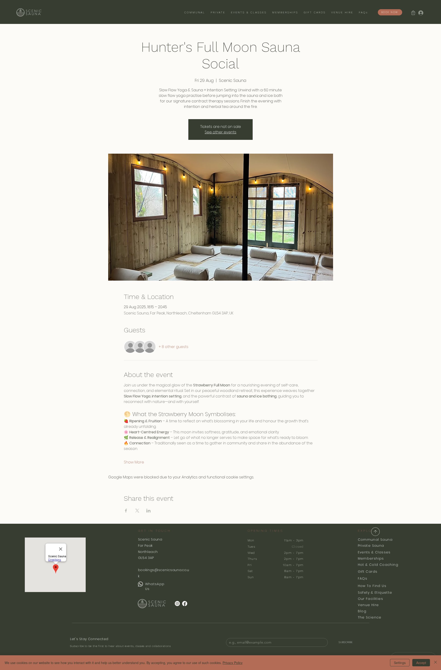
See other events (220, 132)
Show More (134, 462)
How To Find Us (372, 586)
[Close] (435, 662)
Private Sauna (371, 545)
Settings (400, 662)
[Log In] (420, 13)
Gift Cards (368, 571)
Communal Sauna (375, 539)
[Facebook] (184, 603)
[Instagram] (177, 603)
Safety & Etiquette (375, 592)
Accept (421, 662)
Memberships (371, 558)
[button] (413, 13)
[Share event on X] (137, 510)
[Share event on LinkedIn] (148, 510)
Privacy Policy (233, 662)
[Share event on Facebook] (126, 510)
